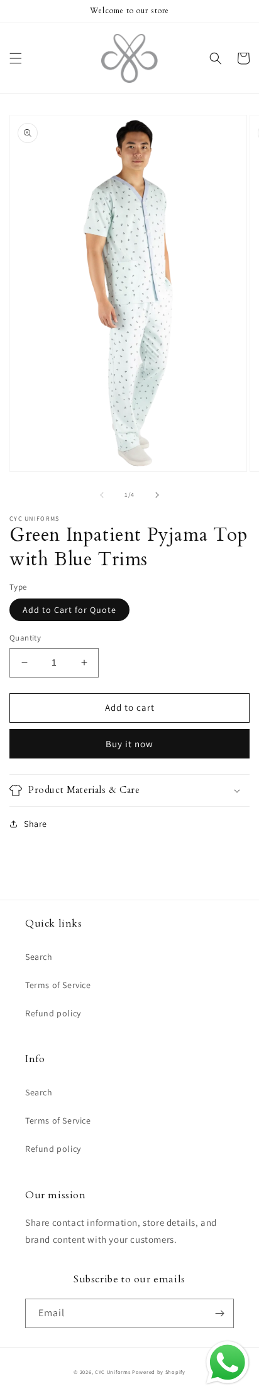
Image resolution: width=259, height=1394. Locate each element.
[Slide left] (102, 495)
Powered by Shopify (158, 1371)
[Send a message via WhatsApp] (227, 1363)
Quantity (25, 637)
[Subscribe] (219, 1313)
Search (39, 956)
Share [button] (35, 823)
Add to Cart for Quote (69, 609)
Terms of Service (58, 985)
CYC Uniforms (112, 1371)
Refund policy (53, 1013)
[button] (16, 58)
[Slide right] (157, 495)
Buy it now (129, 744)
